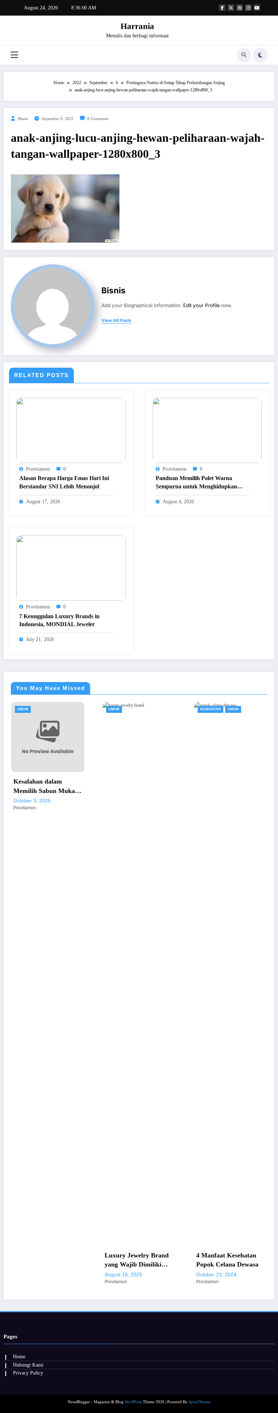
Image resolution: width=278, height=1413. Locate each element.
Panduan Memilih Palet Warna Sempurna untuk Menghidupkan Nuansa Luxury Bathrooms (196, 483)
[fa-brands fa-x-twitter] (231, 7)
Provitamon (38, 469)
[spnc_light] (260, 55)
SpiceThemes (200, 1402)
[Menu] (14, 55)
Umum (53, 709)
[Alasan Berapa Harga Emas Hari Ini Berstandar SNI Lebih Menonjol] (71, 430)
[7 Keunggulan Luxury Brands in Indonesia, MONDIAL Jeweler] (71, 567)
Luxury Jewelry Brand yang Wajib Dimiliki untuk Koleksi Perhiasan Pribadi (76, 1260)
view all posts (116, 320)
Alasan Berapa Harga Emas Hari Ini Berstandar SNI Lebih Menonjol (64, 482)
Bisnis (23, 119)
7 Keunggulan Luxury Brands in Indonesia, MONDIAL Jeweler (59, 620)
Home (19, 1356)
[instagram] (248, 7)
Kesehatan (150, 709)
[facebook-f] (222, 7)
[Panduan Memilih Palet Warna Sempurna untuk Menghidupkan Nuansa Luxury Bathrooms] (207, 430)
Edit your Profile (201, 305)
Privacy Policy (28, 1373)
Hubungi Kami (28, 1365)
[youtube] (257, 7)
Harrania (137, 26)
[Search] (244, 55)
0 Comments (97, 119)
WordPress (133, 1402)
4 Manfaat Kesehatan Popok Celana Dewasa (167, 1260)
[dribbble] (239, 7)
